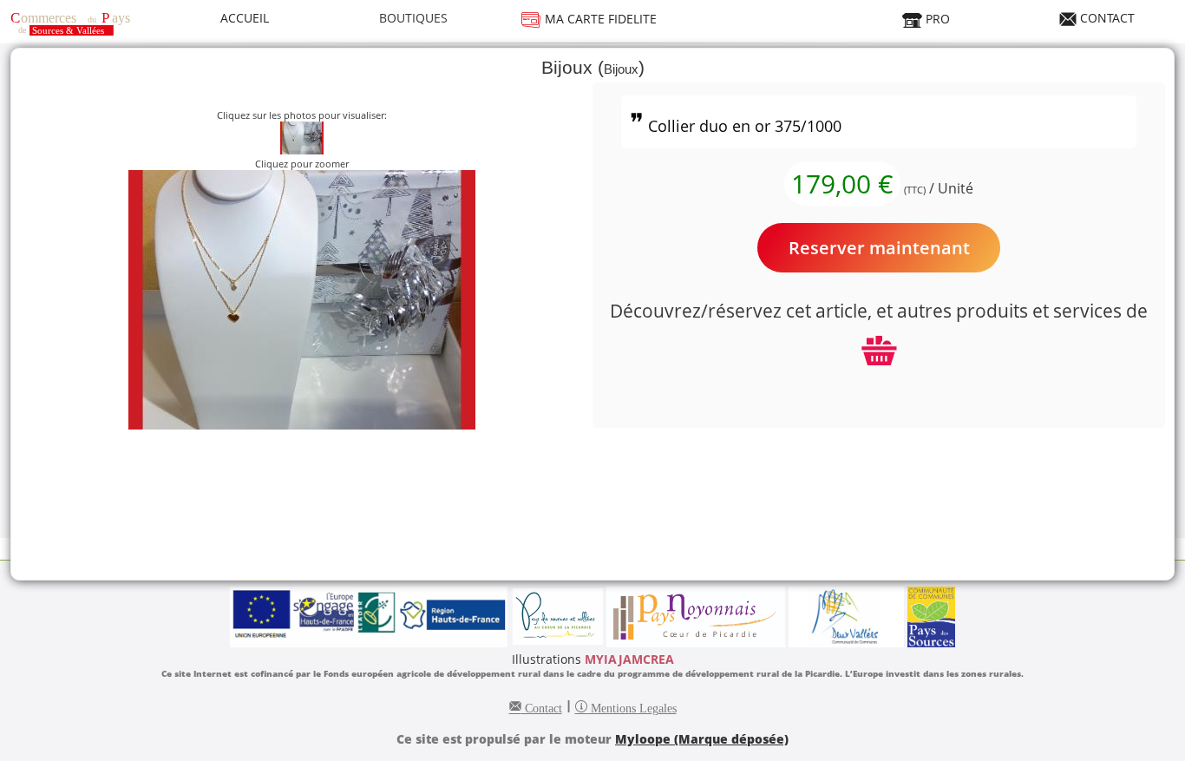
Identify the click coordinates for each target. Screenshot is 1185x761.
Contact (541, 706)
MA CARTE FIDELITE (599, 18)
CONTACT (1106, 18)
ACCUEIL (244, 18)
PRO (936, 18)
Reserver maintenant (879, 247)
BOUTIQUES (413, 18)
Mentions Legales (632, 706)
